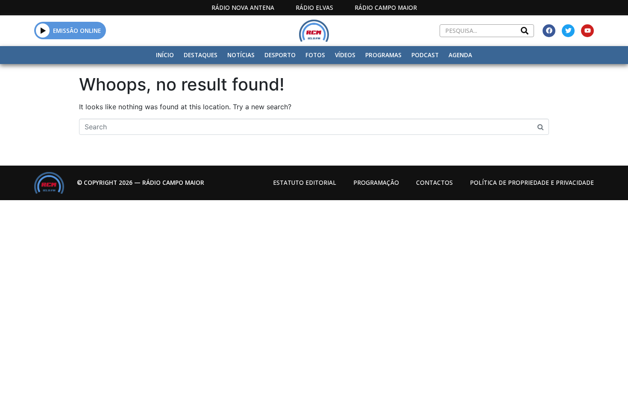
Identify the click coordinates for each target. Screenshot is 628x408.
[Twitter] (568, 30)
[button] (43, 30)
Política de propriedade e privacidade (532, 182)
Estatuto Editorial (304, 182)
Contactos (434, 182)
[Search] (525, 31)
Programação (376, 182)
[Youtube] (587, 30)
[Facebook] (549, 30)
